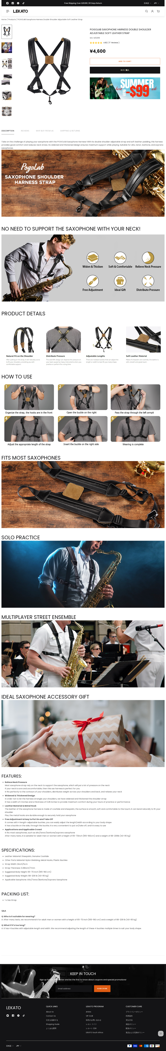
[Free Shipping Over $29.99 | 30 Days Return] (83, 3)
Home (4, 19)
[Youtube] (18, 3)
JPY (155, 3)
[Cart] (158, 11)
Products (12, 19)
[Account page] (152, 11)
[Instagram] (7, 3)
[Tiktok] (23, 3)
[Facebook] (12, 3)
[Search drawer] (146, 11)
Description (7, 130)
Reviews (25, 130)
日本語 (146, 3)
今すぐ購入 (125, 70)
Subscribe (102, 989)
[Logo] (20, 11)
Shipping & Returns (70, 130)
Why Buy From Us (44, 130)
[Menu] (7, 11)
